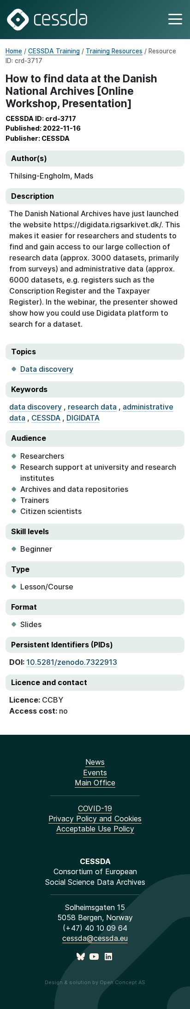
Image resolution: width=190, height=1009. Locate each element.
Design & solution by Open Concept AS (95, 982)
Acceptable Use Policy (95, 828)
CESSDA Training (54, 51)
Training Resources (114, 51)
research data (92, 406)
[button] (174, 19)
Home (14, 51)
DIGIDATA (83, 417)
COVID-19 (95, 808)
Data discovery (46, 369)
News (95, 762)
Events (95, 772)
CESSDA (45, 417)
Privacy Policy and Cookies (95, 818)
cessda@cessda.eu (95, 938)
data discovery (35, 406)
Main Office (95, 782)
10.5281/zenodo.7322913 (71, 662)
